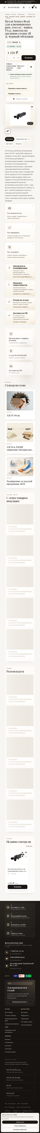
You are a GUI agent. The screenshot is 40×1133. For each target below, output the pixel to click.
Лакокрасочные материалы (10, 1031)
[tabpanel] (20, 204)
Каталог (13, 14)
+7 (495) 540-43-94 (17, 951)
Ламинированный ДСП (11, 1020)
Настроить (5, 1119)
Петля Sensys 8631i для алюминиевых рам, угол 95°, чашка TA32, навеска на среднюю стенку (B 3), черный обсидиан (17, 870)
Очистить (29, 846)
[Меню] (4, 7)
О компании (9, 1042)
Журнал (7, 1039)
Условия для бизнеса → (20, 1002)
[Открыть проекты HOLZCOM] (23, 7)
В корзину (29, 58)
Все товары (9, 1012)
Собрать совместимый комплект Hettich (11, 67)
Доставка (24, 1012)
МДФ (6, 1027)
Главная (7, 14)
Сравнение (25, 1019)
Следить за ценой (21, 99)
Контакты (8, 1046)
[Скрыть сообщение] (36, 2)
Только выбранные (20, 1126)
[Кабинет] (36, 7)
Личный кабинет (26, 1025)
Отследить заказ (26, 1022)
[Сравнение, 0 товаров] (29, 7)
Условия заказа (10, 1052)
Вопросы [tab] (19, 144)
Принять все (20, 1122)
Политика (8, 1049)
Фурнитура (21, 14)
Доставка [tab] (9, 144)
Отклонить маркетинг (20, 1129)
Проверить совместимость (17, 88)
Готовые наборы (10, 1015)
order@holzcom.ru (17, 957)
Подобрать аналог (14, 93)
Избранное (25, 1015)
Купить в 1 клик (20, 67)
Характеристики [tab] (22, 139)
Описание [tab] (9, 139)
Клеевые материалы (12, 1024)
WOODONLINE (14, 7)
